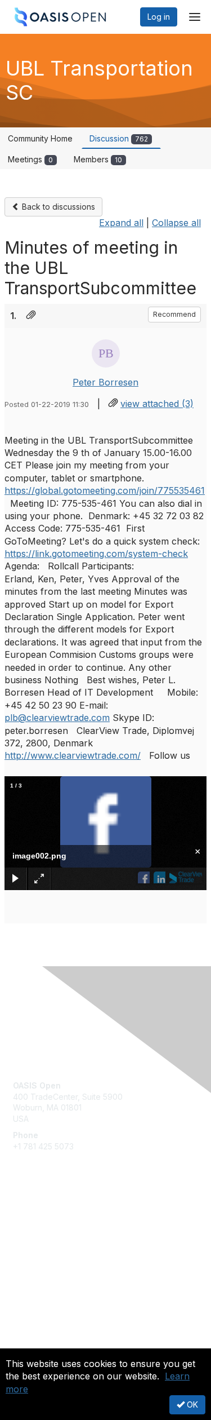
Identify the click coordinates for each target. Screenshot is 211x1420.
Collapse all (176, 222)
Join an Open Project (52, 1237)
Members (98, 159)
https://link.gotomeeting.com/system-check (96, 553)
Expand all (121, 222)
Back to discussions (57, 206)
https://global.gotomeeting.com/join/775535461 (105, 490)
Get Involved (36, 1221)
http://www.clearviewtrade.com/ (73, 755)
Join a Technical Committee (64, 1254)
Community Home (40, 138)
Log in (158, 16)
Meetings (30, 159)
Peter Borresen (105, 382)
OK (191, 1404)
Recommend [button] (174, 314)
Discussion (118, 138)
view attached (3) (157, 403)
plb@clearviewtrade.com (57, 717)
